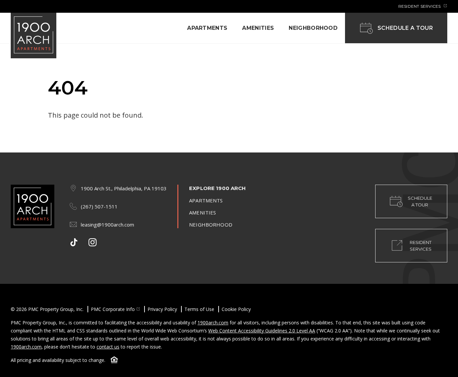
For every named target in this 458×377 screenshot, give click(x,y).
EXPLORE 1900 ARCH (217, 188)
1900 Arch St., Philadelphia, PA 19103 (124, 188)
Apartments (207, 28)
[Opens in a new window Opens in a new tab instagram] (93, 242)
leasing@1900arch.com (107, 224)
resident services (421, 246)
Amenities (258, 28)
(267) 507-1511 (99, 206)
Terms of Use (199, 309)
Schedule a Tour (405, 28)
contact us (108, 346)
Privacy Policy (162, 309)
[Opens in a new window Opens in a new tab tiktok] (74, 242)
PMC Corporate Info (113, 309)
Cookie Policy (236, 309)
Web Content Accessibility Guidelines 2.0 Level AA (261, 330)
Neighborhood (313, 28)
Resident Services (420, 6)
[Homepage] (33, 36)
